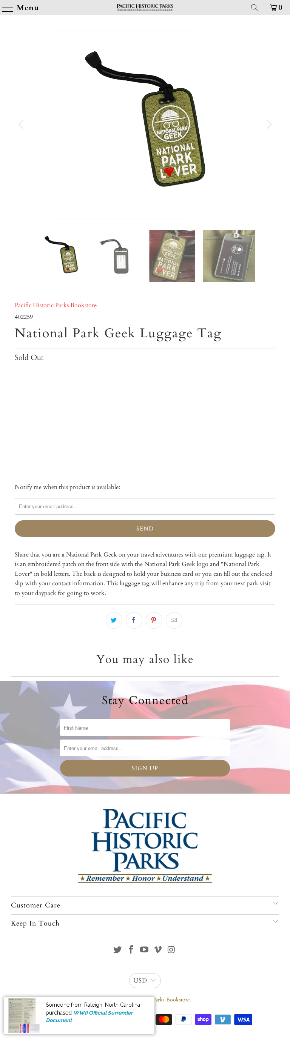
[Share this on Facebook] (134, 620)
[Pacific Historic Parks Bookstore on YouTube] (144, 951)
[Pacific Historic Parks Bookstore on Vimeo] (158, 951)
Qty (19, 373)
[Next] (268, 124)
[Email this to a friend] (174, 620)
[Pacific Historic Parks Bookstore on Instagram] (171, 951)
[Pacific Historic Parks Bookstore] (145, 7)
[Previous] (21, 124)
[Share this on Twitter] (114, 620)
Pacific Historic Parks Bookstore (56, 305)
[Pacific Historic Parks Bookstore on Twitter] (117, 951)
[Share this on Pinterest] (154, 620)
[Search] (254, 7)
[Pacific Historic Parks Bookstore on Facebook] (131, 951)
